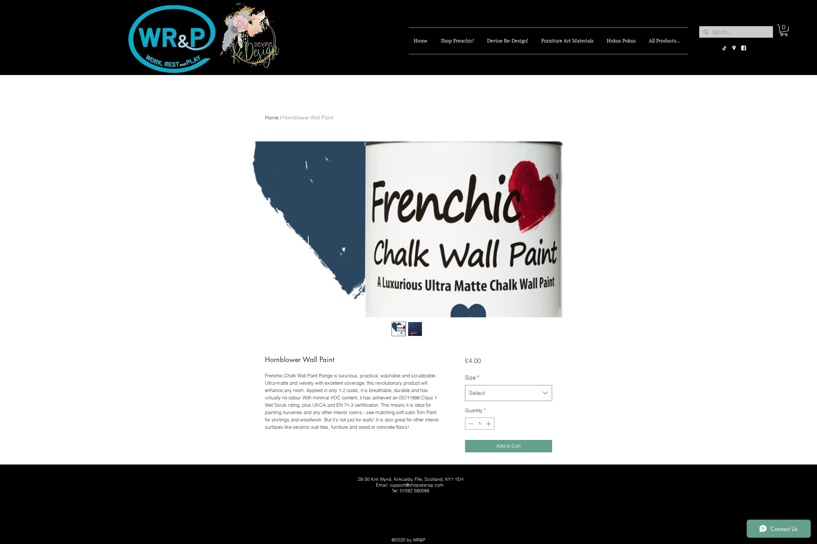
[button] (784, 30)
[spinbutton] (479, 424)
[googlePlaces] (734, 48)
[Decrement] (470, 424)
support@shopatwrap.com (417, 485)
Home (272, 117)
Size (472, 377)
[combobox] (508, 393)
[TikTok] (724, 48)
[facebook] (743, 48)
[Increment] (489, 424)
